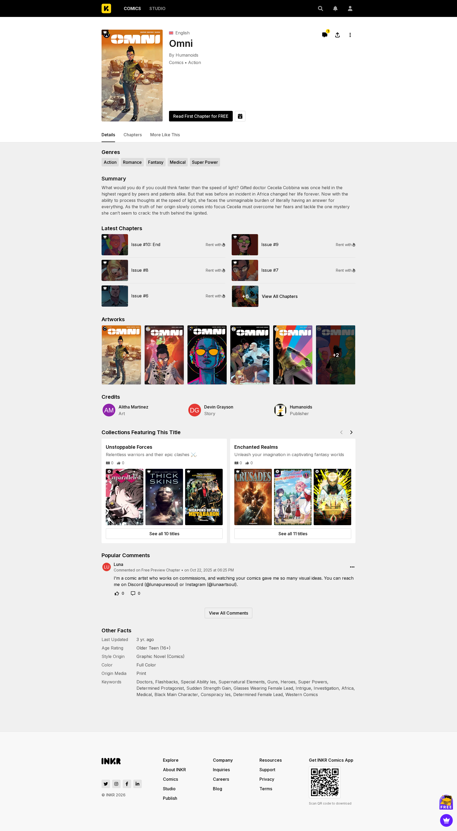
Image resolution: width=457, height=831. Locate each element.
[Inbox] (335, 8)
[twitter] (106, 784)
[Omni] (132, 75)
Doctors (144, 681)
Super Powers (312, 681)
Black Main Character (176, 694)
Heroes (288, 681)
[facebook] (127, 784)
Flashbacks (166, 681)
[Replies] (133, 593)
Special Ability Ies (198, 681)
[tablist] (228, 135)
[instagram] (116, 784)
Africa (347, 688)
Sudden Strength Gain (208, 688)
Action (194, 62)
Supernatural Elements (241, 681)
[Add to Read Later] (240, 116)
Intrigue (303, 688)
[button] (320, 8)
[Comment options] (352, 567)
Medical (144, 694)
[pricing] (446, 820)
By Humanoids (183, 55)
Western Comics (301, 694)
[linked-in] (137, 784)
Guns (272, 681)
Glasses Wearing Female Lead (263, 688)
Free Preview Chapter (160, 570)
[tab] (108, 135)
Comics (176, 62)
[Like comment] (117, 593)
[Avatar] (350, 8)
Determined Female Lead (258, 694)
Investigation (326, 688)
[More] (350, 35)
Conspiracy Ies (216, 694)
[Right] (351, 432)
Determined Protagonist (160, 688)
